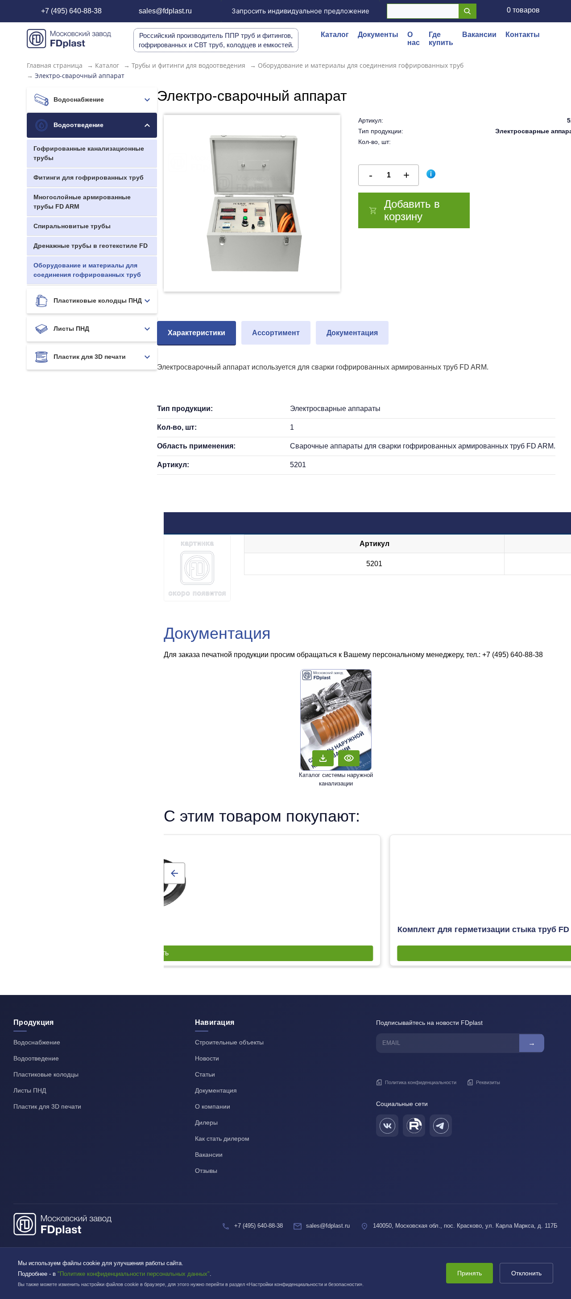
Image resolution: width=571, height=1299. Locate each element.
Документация (216, 1090)
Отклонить (526, 1273)
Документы (378, 34)
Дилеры (206, 1122)
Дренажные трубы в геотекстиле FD (90, 245)
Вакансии (479, 34)
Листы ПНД (70, 328)
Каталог (335, 34)
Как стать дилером (222, 1138)
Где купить (441, 38)
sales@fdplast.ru (165, 11)
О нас (413, 38)
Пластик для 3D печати (89, 356)
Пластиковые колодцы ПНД (97, 300)
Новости (207, 1058)
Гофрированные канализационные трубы (88, 153)
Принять (469, 1273)
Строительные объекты (229, 1042)
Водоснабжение (78, 99)
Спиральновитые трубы (72, 226)
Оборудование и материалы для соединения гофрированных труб (87, 270)
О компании (212, 1106)
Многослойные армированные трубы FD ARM (82, 201)
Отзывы (206, 1170)
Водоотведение (77, 124)
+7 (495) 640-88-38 (71, 11)
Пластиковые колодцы (46, 1074)
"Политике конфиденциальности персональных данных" (134, 1273)
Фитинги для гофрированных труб (88, 177)
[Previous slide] (174, 873)
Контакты (522, 34)
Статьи (205, 1074)
